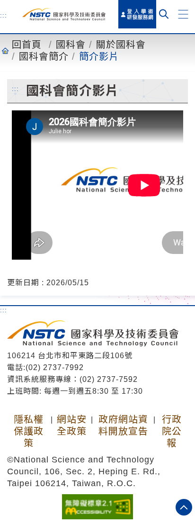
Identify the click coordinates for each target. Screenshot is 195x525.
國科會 (71, 44)
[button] (183, 14)
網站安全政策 (72, 425)
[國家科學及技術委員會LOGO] (64, 14)
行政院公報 (172, 431)
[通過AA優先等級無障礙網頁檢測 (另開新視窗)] (97, 506)
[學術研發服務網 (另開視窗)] (137, 14)
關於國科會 (121, 44)
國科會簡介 (44, 56)
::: (3, 15)
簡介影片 (99, 56)
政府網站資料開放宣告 (123, 425)
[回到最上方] (184, 507)
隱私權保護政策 (29, 431)
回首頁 (27, 44)
